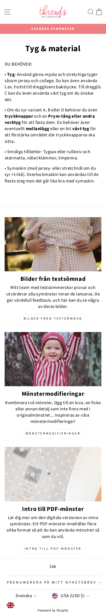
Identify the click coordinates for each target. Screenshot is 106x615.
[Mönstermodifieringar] (53, 359)
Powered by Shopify (53, 610)
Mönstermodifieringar (53, 433)
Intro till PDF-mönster (53, 548)
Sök (52, 566)
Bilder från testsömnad (53, 318)
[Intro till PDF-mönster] (53, 474)
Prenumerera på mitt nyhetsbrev (51, 582)
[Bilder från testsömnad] (53, 244)
